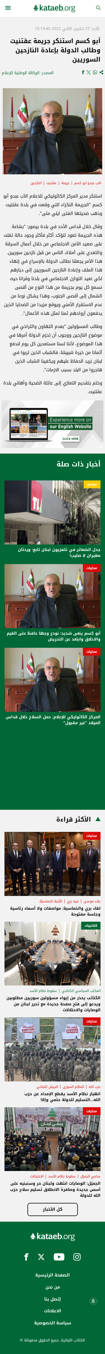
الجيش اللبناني (47, 1087)
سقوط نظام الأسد (43, 991)
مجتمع (92, 484)
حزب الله (95, 1087)
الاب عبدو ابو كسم (87, 183)
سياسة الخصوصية (52, 1323)
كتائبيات (91, 926)
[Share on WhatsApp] (95, 73)
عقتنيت (51, 183)
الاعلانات (52, 1311)
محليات (91, 568)
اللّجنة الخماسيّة (50, 901)
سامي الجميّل (90, 1176)
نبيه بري (73, 901)
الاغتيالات (36, 1176)
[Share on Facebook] (83, 73)
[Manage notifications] (93, 1301)
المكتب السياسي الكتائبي (81, 991)
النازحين (36, 183)
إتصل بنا (52, 1299)
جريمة (65, 183)
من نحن (52, 1287)
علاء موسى (92, 901)
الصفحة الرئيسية (52, 1275)
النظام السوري (73, 1087)
